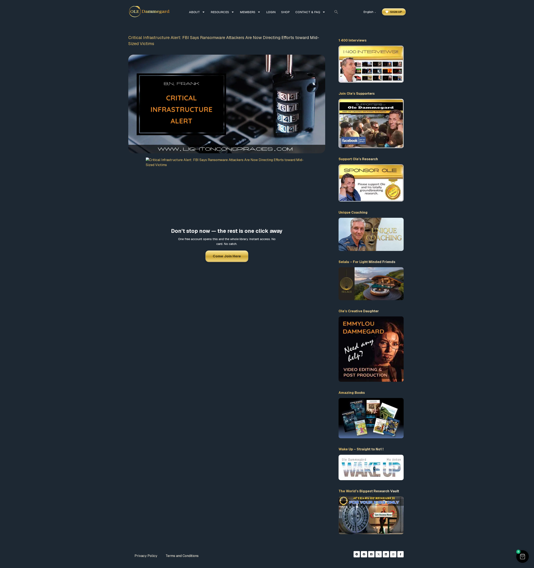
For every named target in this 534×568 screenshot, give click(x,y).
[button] (336, 12)
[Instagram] (393, 554)
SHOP (285, 12)
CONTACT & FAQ (307, 12)
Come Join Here (227, 256)
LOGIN (271, 12)
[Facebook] (364, 554)
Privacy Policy (146, 556)
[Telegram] (357, 554)
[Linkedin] (386, 554)
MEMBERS (247, 12)
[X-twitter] (378, 554)
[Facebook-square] (371, 554)
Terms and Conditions (182, 556)
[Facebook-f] (400, 554)
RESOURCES (220, 12)
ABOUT (194, 12)
